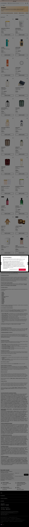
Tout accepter (22, 269)
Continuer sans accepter (23, 256)
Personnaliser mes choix (14, 269)
